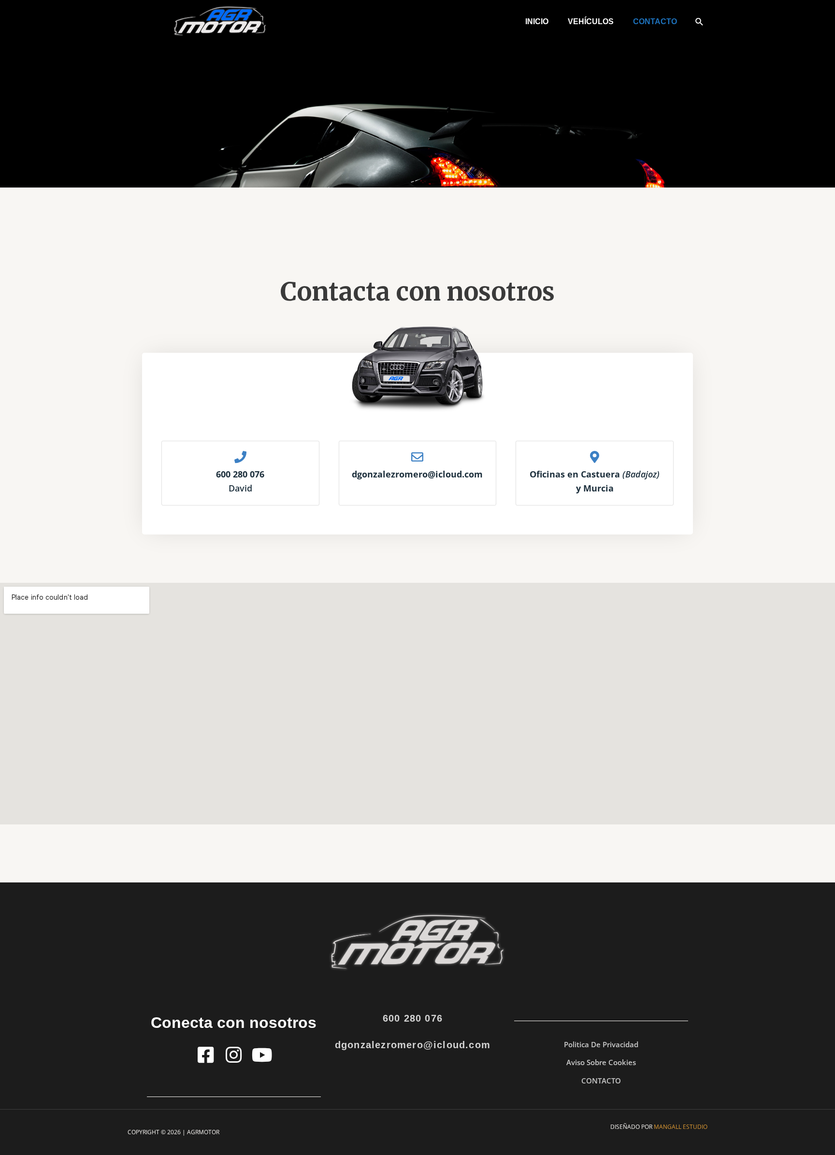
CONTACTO (655, 21)
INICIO (536, 21)
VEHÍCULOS (591, 21)
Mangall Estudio (680, 1127)
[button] (699, 21)
